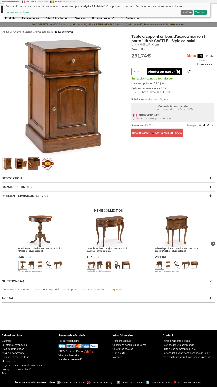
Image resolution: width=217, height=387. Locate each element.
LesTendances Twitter (161, 382)
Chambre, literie (22, 31)
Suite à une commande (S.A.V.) (179, 349)
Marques (117, 357)
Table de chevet (64, 31)
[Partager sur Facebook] (204, 125)
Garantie (6, 340)
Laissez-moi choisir (18, 12)
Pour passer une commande (178, 345)
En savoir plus (204, 64)
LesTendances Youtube (189, 382)
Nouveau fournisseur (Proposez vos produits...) (188, 357)
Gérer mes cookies (122, 349)
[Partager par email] (200, 125)
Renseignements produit (176, 340)
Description (138, 49)
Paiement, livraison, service (25, 196)
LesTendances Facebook (73, 382)
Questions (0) (13, 281)
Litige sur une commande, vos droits (22, 365)
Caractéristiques (17, 187)
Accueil (7, 31)
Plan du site (118, 353)
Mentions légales (121, 340)
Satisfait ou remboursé (14, 345)
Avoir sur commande (13, 353)
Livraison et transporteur (15, 357)
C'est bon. (200, 12)
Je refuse (186, 12)
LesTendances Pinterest (133, 382)
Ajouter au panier (161, 71)
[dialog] (106, 10)
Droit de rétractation (13, 349)
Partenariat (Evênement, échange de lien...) (186, 353)
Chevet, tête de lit (43, 31)
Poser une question (112, 289)
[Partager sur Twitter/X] (212, 125)
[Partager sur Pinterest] (208, 125)
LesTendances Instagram (103, 382)
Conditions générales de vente (129, 345)
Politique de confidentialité (16, 369)
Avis (4, 373)
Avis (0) (7, 298)
